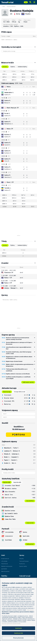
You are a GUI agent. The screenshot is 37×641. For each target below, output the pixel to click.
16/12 (13, 198)
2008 (3, 198)
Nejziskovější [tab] (6, 482)
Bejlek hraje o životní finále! (14, 361)
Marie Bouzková (5, 571)
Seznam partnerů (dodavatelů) (11, 623)
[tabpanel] (18, 139)
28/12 (13, 80)
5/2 (23, 74)
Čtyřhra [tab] (13, 66)
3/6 (32, 77)
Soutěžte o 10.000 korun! (18, 428)
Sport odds (26, 536)
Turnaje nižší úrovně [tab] (19, 391)
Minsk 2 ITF (10, 182)
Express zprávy (23, 566)
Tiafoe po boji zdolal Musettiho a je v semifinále (17, 370)
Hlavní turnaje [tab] (7, 391)
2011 (4, 77)
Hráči (3, 6)
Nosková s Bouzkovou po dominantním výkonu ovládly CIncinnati (17, 338)
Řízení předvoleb (18, 638)
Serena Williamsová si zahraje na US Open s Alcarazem (19, 343)
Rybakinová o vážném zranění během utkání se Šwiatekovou (19, 357)
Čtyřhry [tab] (12, 245)
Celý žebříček (30, 501)
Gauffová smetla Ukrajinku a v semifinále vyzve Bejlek (18, 377)
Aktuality (21, 558)
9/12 (13, 77)
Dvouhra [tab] (5, 66)
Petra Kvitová (4, 563)
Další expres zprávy (28, 382)
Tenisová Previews (24, 561)
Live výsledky (9, 532)
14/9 (22, 198)
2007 (3, 200)
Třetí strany (30, 610)
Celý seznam (30, 523)
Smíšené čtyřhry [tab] (22, 66)
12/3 (31, 80)
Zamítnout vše (18, 633)
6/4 (23, 77)
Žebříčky (4, 576)
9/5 (23, 80)
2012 (3, 74)
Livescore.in (9, 536)
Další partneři (30, 544)
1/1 (32, 74)
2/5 (14, 200)
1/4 (23, 200)
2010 (3, 80)
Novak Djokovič (5, 558)
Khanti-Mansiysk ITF (13, 107)
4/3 (23, 203)
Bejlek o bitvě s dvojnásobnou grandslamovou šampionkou (19, 365)
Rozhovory (22, 563)
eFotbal (25, 540)
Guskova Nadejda (11, 6)
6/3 (14, 74)
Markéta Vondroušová (6, 566)
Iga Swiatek (4, 568)
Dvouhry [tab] (5, 245)
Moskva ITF (10, 128)
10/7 (22, 195)
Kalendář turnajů (24, 576)
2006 (3, 203)
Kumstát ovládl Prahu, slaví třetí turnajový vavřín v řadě (18, 352)
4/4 (14, 203)
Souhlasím (18, 628)
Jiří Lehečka (4, 561)
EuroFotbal (8, 540)
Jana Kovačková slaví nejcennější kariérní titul (18, 348)
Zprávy (25, 532)
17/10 (13, 195)
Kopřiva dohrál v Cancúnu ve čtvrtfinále (18, 373)
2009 (3, 195)
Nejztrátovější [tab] (17, 482)
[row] (18, 74)
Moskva (9, 86)
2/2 (32, 195)
